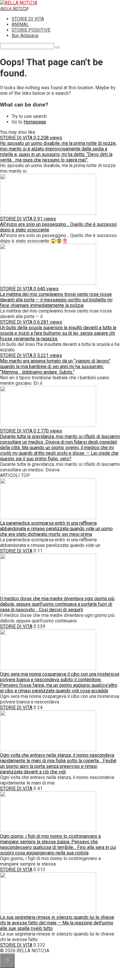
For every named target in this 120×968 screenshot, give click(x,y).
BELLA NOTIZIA (14, 8)
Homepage (35, 122)
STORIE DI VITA (28, 19)
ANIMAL (20, 24)
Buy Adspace (25, 35)
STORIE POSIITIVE (31, 30)
